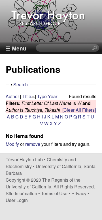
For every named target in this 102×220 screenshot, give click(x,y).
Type (42, 96)
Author (12, 96)
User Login (17, 200)
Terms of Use (54, 193)
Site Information (21, 193)
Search (20, 84)
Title (26, 96)
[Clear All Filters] (79, 110)
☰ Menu (16, 48)
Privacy (78, 193)
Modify (12, 144)
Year (52, 96)
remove (32, 144)
